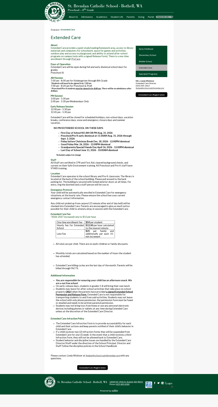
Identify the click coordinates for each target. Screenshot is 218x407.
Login (166, 383)
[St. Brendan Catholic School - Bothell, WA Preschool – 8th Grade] (55, 12)
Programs (55, 29)
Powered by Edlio (109, 390)
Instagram (162, 383)
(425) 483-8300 (122, 384)
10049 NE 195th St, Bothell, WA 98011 (126, 382)
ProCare (75, 59)
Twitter (158, 383)
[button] (73, 17)
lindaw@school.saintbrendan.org (103, 355)
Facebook (155, 383)
